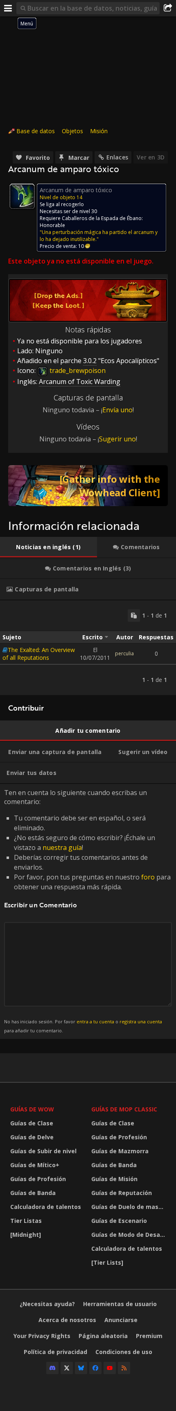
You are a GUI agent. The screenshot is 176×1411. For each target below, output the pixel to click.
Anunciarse (121, 1320)
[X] (67, 1368)
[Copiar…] (134, 615)
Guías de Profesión (38, 1179)
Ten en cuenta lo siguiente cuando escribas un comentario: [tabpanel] (87, 911)
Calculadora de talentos (45, 1207)
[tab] (48, 547)
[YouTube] (110, 1368)
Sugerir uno (117, 438)
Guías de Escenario (119, 1221)
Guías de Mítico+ (34, 1165)
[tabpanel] (88, 647)
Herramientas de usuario (120, 1304)
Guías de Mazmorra (120, 1151)
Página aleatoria (103, 1336)
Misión (99, 131)
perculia (124, 653)
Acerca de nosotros (67, 1320)
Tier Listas (26, 1221)
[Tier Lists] (107, 1262)
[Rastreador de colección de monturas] (88, 485)
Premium (149, 1336)
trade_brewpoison (77, 370)
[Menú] (8, 8)
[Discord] (52, 1368)
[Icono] (22, 196)
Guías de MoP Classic (124, 1109)
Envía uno (117, 409)
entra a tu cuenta (95, 1021)
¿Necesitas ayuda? (47, 1304)
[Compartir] (168, 8)
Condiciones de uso (123, 1352)
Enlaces (117, 157)
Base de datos (35, 131)
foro (148, 877)
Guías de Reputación (121, 1193)
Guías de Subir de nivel (43, 1151)
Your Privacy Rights (42, 1336)
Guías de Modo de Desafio (129, 1234)
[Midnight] (25, 1234)
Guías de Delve (32, 1137)
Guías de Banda (33, 1193)
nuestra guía (62, 847)
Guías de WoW (32, 1109)
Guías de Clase (31, 1123)
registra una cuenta (141, 1021)
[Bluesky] (81, 1368)
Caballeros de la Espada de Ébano (102, 218)
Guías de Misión (114, 1179)
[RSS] (124, 1368)
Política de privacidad (55, 1352)
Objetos (72, 131)
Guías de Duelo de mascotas (129, 1207)
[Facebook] (95, 1368)
